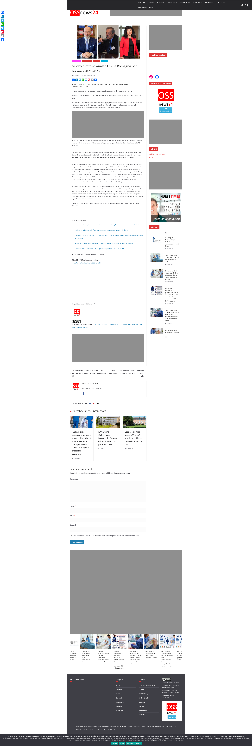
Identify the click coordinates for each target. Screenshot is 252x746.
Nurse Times (220, 3)
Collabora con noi (145, 7)
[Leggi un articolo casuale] (246, 5)
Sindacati (160, 3)
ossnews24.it (81, 726)
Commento (75, 479)
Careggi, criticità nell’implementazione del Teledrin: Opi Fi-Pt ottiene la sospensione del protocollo (126, 373)
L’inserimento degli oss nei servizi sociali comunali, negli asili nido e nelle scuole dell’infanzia (108, 225)
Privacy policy (143, 694)
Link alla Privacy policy (134, 743)
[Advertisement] (146, 11)
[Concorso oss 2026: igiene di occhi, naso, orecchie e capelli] (157, 299)
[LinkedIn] (2, 16)
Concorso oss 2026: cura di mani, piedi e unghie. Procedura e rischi (99, 248)
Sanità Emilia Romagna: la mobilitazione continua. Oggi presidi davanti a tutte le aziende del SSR (89, 373)
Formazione (197, 3)
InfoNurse (209, 3)
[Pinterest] (2, 32)
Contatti (151, 157)
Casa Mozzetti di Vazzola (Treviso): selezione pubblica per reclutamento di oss (134, 438)
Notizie (118, 685)
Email (72, 515)
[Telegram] (2, 20)
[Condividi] (2, 40)
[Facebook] (2, 12)
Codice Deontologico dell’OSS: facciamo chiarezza (171, 656)
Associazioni (172, 3)
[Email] (2, 36)
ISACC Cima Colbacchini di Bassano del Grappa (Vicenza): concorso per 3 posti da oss (107, 438)
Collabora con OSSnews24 (157, 154)
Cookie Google (143, 698)
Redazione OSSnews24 (88, 76)
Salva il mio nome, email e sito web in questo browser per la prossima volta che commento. (106, 536)
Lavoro (151, 3)
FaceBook (142, 702)
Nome (73, 506)
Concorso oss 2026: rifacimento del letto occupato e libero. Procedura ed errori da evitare (171, 242)
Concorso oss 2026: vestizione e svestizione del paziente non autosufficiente (156, 656)
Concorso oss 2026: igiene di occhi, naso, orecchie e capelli (172, 299)
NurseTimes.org (123, 726)
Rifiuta (122, 743)
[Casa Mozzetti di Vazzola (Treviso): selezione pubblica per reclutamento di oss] (134, 417)
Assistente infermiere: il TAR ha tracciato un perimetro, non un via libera (101, 230)
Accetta (114, 743)
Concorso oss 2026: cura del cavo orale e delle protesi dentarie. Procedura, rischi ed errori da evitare (172, 282)
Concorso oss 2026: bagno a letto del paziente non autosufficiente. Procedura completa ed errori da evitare (171, 315)
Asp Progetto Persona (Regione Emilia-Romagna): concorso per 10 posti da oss (104, 243)
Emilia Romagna (86, 61)
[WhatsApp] (2, 24)
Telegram (142, 706)
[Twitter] (2, 28)
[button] (188, 2)
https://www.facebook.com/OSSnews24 (86, 263)
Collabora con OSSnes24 (147, 685)
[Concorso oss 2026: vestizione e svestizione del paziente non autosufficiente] (157, 332)
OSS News (141, 3)
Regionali (183, 3)
